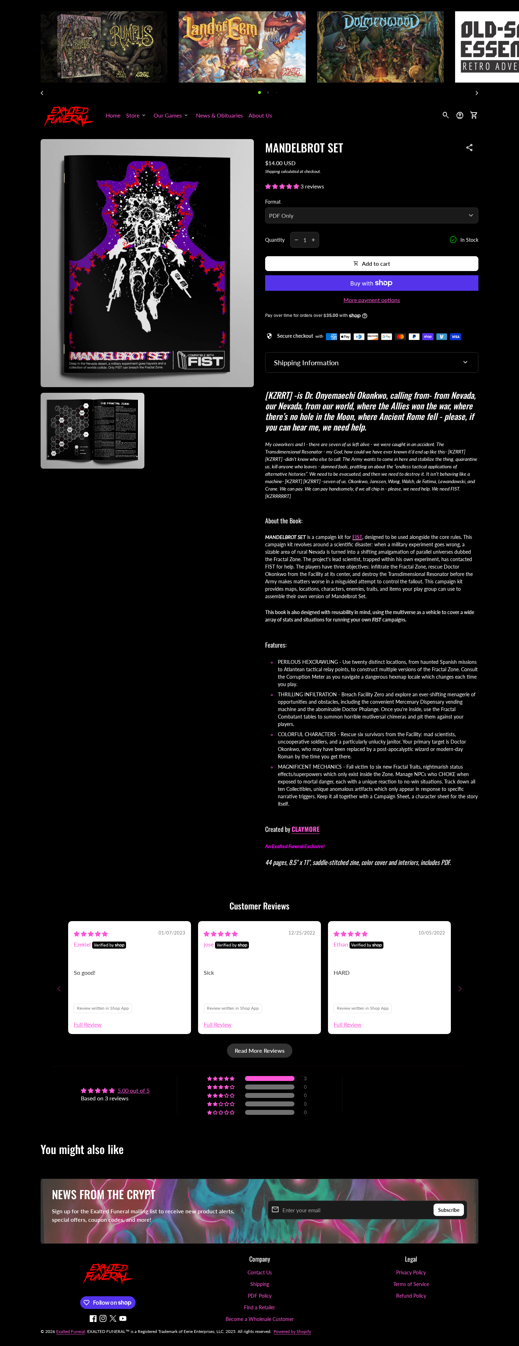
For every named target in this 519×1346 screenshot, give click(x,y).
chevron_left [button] (42, 93)
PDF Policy (260, 1296)
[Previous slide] (59, 989)
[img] (91, 933)
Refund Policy (411, 1296)
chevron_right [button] (477, 93)
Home (113, 115)
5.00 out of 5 (134, 1090)
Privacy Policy (411, 1272)
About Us (260, 115)
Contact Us (259, 1272)
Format (273, 202)
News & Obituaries (219, 115)
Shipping (272, 171)
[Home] (69, 114)
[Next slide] (460, 989)
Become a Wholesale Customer (260, 1319)
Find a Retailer (259, 1307)
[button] (259, 92)
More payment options (372, 299)
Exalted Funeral (70, 1331)
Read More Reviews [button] (260, 1050)
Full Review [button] (88, 1024)
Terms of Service (411, 1284)
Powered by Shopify (292, 1331)
